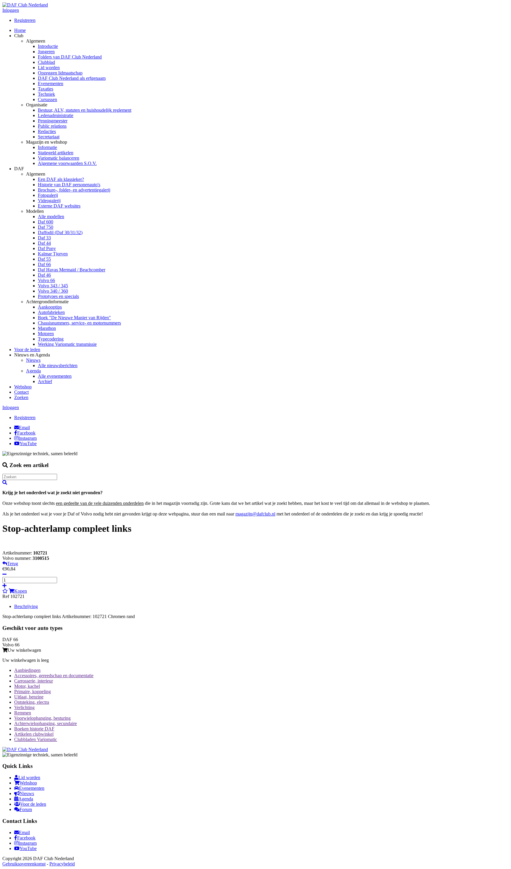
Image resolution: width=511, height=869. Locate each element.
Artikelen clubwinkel (34, 734)
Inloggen (10, 10)
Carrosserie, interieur (33, 680)
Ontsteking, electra (31, 702)
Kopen (20, 591)
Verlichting (24, 707)
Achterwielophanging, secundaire (45, 723)
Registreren (24, 20)
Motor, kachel (27, 686)
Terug (12, 563)
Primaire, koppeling (32, 691)
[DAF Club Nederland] (25, 4)
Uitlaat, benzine (28, 696)
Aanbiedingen (27, 670)
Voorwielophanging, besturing (42, 718)
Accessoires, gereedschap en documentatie (53, 675)
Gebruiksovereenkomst (24, 863)
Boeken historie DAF (34, 728)
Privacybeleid (62, 863)
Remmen (22, 712)
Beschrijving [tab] (26, 606)
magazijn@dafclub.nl (255, 513)
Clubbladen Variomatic (35, 739)
